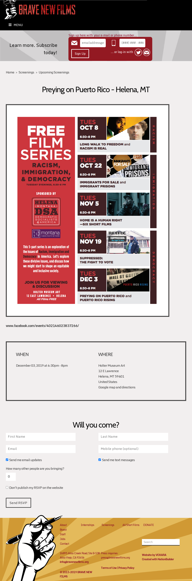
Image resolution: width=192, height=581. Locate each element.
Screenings (26, 72)
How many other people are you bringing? (35, 469)
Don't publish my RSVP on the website (36, 488)
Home (10, 72)
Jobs (62, 539)
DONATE (148, 525)
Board (63, 529)
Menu (18, 24)
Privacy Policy (126, 568)
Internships (87, 525)
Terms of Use (109, 568)
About (63, 525)
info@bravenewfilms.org (74, 562)
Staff (62, 534)
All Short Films (130, 525)
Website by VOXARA (154, 555)
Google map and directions (116, 387)
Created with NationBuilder (158, 559)
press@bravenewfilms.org (115, 557)
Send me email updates (25, 460)
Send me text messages (118, 460)
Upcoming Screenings (54, 72)
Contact (64, 543)
